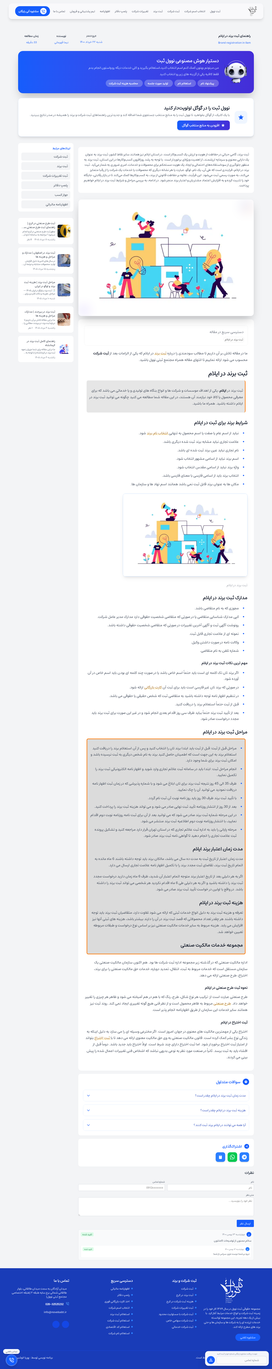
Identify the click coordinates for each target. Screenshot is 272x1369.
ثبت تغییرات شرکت (55, 175)
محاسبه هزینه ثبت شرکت (123, 83)
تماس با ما (59, 11)
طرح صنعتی (222, 1003)
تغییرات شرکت (140, 11)
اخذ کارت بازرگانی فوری (117, 1301)
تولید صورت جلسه (158, 83)
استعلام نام (184, 83)
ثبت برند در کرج (184, 1295)
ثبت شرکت (173, 11)
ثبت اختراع (102, 1037)
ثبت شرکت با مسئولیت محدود (176, 1314)
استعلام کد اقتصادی (118, 1327)
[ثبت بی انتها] (252, 11)
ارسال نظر (245, 1223)
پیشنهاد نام (207, 83)
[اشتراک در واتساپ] (232, 1157)
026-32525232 (54, 1304)
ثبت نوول (215, 11)
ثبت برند (158, 11)
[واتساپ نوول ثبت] (65, 1324)
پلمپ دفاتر (121, 11)
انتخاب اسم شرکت (194, 11)
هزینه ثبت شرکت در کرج (179, 1301)
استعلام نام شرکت (119, 1333)
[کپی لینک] (220, 1157)
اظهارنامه (105, 11)
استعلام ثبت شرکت (118, 1320)
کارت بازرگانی (153, 687)
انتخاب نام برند (158, 432)
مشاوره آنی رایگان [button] (29, 11)
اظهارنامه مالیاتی (57, 204)
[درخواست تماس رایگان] (211, 1360)
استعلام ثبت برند (120, 1314)
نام (252, 1181)
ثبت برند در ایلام (234, 339)
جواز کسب (61, 194)
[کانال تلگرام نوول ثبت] (56, 1324)
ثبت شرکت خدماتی (182, 1327)
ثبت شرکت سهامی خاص (179, 1320)
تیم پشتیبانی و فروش (82, 11)
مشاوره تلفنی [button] (247, 1337)
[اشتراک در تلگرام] (244, 1157)
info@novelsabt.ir (55, 1312)
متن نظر (250, 1195)
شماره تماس (159, 1181)
